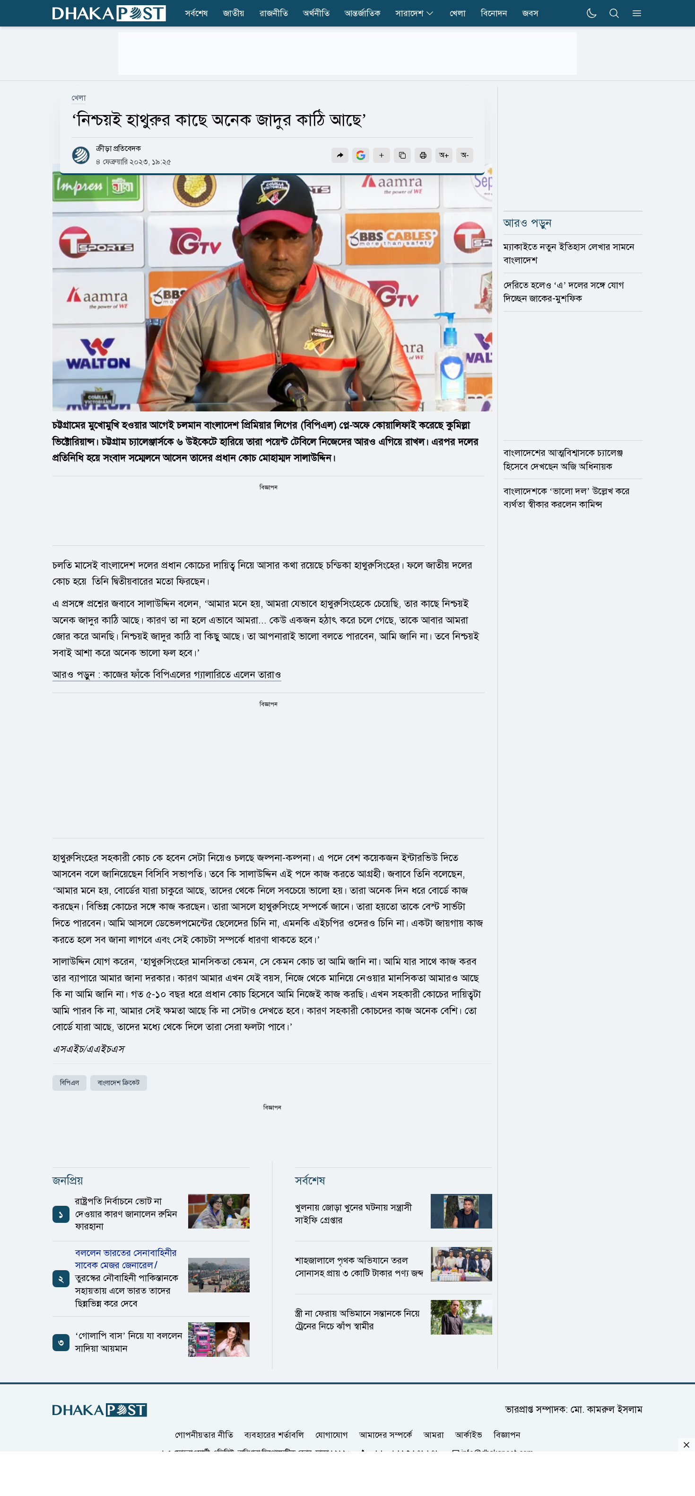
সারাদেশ (409, 13)
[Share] (339, 155)
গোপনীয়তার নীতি (204, 1434)
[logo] (109, 13)
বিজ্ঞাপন (507, 1434)
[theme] (591, 13)
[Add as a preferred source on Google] (360, 155)
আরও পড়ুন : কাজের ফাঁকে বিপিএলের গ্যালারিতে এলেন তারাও (166, 674)
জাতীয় (233, 13)
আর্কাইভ (468, 1434)
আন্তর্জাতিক (363, 13)
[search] (614, 13)
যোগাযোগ (331, 1434)
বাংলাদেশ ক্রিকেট (118, 1083)
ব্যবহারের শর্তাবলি (274, 1434)
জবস (530, 13)
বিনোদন (494, 13)
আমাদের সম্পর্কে (385, 1434)
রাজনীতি (274, 13)
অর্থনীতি (316, 13)
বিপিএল (69, 1083)
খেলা (458, 13)
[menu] (634, 13)
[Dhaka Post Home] (99, 1410)
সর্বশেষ (196, 13)
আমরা (434, 1434)
